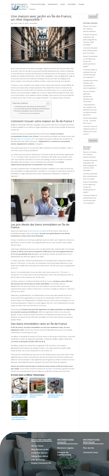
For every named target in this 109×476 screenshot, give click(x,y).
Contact (32, 9)
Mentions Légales (65, 448)
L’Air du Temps (38, 459)
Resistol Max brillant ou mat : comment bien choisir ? (90, 120)
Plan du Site (88, 448)
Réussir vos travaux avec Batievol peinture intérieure (90, 28)
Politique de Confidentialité (64, 453)
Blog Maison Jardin (40, 449)
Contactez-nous (90, 452)
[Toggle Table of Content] (47, 103)
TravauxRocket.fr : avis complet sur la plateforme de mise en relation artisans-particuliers (90, 110)
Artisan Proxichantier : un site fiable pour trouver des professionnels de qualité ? (90, 61)
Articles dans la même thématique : (30, 113)
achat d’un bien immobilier (37, 231)
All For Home (37, 446)
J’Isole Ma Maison (39, 452)
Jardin (63, 4)
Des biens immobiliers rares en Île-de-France (29, 111)
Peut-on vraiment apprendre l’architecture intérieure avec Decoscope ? (89, 96)
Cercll (15, 23)
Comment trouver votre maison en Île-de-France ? (30, 106)
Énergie (81, 4)
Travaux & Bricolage (37, 4)
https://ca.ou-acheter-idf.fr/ (26, 139)
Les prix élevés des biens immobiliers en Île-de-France (32, 109)
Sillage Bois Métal (39, 456)
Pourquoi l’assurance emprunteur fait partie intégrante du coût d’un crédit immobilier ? (90, 40)
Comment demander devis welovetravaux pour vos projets (90, 50)
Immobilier (72, 4)
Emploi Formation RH (41, 463)
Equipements (53, 4)
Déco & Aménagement (19, 4)
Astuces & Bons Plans (19, 9)
